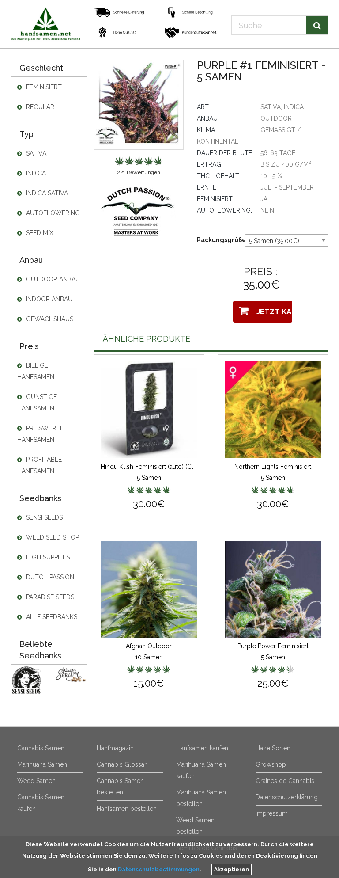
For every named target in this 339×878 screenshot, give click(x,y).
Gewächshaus (48, 319)
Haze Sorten (273, 748)
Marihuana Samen (42, 764)
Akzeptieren (231, 870)
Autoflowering (52, 213)
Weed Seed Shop (51, 537)
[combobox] (286, 240)
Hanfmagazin (115, 748)
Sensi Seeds (43, 517)
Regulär (39, 106)
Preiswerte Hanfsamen (40, 434)
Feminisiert (43, 87)
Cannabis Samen (40, 748)
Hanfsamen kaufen (202, 748)
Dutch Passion (49, 577)
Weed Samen (36, 780)
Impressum (272, 813)
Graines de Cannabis (285, 780)
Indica (35, 173)
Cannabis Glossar (122, 764)
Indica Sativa (46, 193)
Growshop (271, 764)
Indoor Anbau (48, 299)
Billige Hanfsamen (35, 371)
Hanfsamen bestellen (127, 808)
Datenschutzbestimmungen (159, 869)
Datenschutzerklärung (287, 797)
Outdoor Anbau (52, 279)
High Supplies (47, 557)
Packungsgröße (217, 239)
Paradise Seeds (49, 597)
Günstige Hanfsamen (37, 402)
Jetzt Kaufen (272, 311)
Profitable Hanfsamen (39, 465)
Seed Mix (38, 232)
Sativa (35, 153)
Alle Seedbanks (50, 616)
